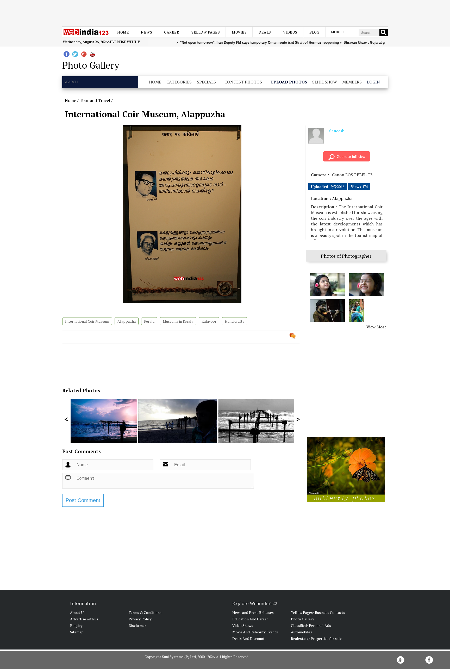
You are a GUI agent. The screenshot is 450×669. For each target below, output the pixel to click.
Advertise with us (124, 42)
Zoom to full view (351, 156)
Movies (239, 32)
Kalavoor (209, 321)
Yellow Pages (205, 32)
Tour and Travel (95, 100)
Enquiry (76, 625)
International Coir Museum (87, 321)
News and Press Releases (253, 612)
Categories (179, 82)
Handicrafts (234, 321)
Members (352, 82)
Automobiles (301, 631)
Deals (265, 32)
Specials (206, 82)
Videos (290, 32)
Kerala (149, 321)
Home (123, 32)
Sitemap (77, 631)
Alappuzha (126, 321)
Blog (314, 32)
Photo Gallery (302, 618)
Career (171, 32)
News (146, 32)
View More (376, 327)
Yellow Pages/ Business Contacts (318, 612)
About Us (77, 612)
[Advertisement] (225, 12)
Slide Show (324, 82)
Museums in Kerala (178, 321)
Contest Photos (243, 82)
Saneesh (337, 131)
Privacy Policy (140, 618)
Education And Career (250, 618)
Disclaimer (137, 625)
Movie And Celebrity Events (255, 631)
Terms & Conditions (145, 612)
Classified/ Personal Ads (311, 625)
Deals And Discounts (249, 638)
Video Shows (242, 625)
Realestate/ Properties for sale (316, 638)
